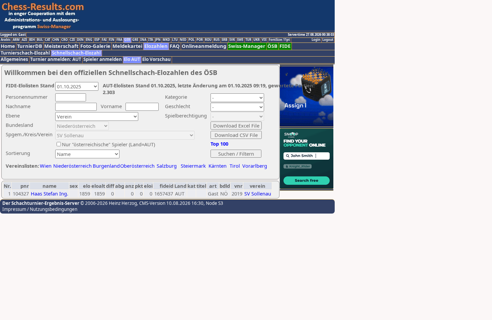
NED (183, 40)
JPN (158, 40)
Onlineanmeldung (204, 46)
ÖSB (272, 46)
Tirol (235, 165)
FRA (119, 40)
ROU (208, 40)
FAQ (175, 46)
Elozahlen (156, 46)
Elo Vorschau (156, 59)
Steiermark (193, 165)
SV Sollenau (257, 193)
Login (316, 40)
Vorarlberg (254, 165)
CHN (55, 40)
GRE (135, 40)
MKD (166, 40)
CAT (47, 40)
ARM (16, 40)
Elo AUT (132, 59)
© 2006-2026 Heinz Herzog (108, 203)
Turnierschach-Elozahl (25, 53)
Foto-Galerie (95, 46)
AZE (24, 40)
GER (127, 40)
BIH (32, 40)
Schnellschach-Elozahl (76, 53)
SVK (232, 40)
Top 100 (219, 143)
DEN (80, 40)
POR (199, 40)
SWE (240, 40)
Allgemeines (14, 59)
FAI (104, 40)
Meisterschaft (61, 46)
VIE (264, 40)
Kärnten (218, 165)
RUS (217, 40)
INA (143, 40)
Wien (46, 165)
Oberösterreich (137, 165)
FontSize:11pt (279, 40)
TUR (248, 40)
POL (191, 40)
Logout (327, 40)
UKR (256, 40)
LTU (175, 40)
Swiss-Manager (246, 46)
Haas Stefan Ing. (49, 193)
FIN (111, 40)
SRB (224, 40)
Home (8, 46)
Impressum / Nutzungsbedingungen (39, 209)
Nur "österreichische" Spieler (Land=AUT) (108, 144)
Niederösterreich (71, 165)
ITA (150, 40)
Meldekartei (127, 46)
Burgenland (106, 165)
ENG (89, 40)
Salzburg (167, 165)
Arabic (6, 40)
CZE (72, 40)
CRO (64, 40)
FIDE (285, 46)
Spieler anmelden (102, 59)
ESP (97, 40)
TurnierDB (29, 46)
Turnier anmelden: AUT (55, 59)
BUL (40, 40)
